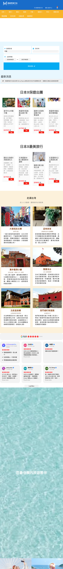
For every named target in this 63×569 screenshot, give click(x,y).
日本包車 (12, 16)
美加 (17, 12)
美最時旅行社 (39, 7)
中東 (32, 12)
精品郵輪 (4, 16)
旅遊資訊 (29, 16)
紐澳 (24, 12)
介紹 (11, 132)
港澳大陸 (56, 12)
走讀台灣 (21, 16)
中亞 (47, 12)
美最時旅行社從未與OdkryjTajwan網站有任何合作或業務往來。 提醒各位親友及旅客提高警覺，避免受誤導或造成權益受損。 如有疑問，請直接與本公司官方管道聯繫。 (30, 81)
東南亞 (40, 12)
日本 (3, 12)
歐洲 (10, 12)
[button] (4, 30)
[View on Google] (25, 345)
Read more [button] (27, 357)
